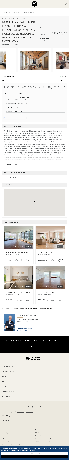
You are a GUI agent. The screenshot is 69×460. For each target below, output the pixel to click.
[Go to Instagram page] (36, 406)
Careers (5, 376)
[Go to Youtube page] (28, 406)
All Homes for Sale (6, 438)
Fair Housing (5, 433)
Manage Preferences (34, 453)
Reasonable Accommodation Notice (44, 438)
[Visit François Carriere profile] (21, 324)
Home (3, 18)
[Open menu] (3, 4)
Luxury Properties (10, 18)
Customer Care (5, 420)
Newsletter (6, 396)
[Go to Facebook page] (32, 407)
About (4, 381)
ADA (36, 430)
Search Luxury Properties (15, 10)
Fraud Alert (4, 436)
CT (18, 18)
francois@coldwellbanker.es (26, 328)
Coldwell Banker (8, 391)
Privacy (65, 417)
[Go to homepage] (34, 4)
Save (4, 80)
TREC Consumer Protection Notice (43, 441)
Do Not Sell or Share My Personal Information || (13, 417)
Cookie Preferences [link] (40, 436)
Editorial (5, 386)
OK (34, 456)
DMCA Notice (38, 433)
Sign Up (34, 346)
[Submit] (63, 12)
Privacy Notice (29, 412)
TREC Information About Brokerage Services (13, 444)
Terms (3, 430)
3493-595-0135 (23, 330)
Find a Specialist (8, 371)
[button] (34, 118)
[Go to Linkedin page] (40, 406)
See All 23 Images (8, 76)
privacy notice (43, 448)
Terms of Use (20, 412)
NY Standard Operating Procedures (10, 441)
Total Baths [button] (44, 34)
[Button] (66, 4)
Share (62, 80)
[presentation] (5, 60)
